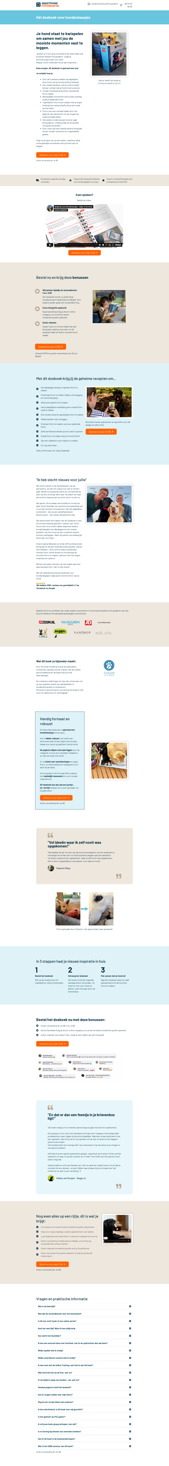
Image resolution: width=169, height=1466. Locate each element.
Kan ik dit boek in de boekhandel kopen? (56, 1439)
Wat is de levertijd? (46, 1306)
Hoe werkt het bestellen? (49, 1336)
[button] (84, 1306)
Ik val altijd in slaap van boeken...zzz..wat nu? (58, 1380)
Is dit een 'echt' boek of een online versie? (57, 1321)
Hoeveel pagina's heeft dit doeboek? (54, 1387)
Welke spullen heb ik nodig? (50, 1350)
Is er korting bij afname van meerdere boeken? (59, 1431)
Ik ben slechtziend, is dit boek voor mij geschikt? (60, 1409)
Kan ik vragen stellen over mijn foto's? (55, 1394)
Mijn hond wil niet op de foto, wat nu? (55, 1372)
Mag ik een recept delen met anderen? (55, 1402)
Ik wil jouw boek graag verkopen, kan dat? (57, 1424)
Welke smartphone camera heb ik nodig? (57, 1358)
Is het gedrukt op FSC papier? (51, 1417)
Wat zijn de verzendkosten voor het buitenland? (59, 1313)
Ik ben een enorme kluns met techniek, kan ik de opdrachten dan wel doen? (73, 1343)
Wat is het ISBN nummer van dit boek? (55, 1446)
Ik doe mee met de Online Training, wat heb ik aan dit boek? (65, 1365)
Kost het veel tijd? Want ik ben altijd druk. (57, 1328)
